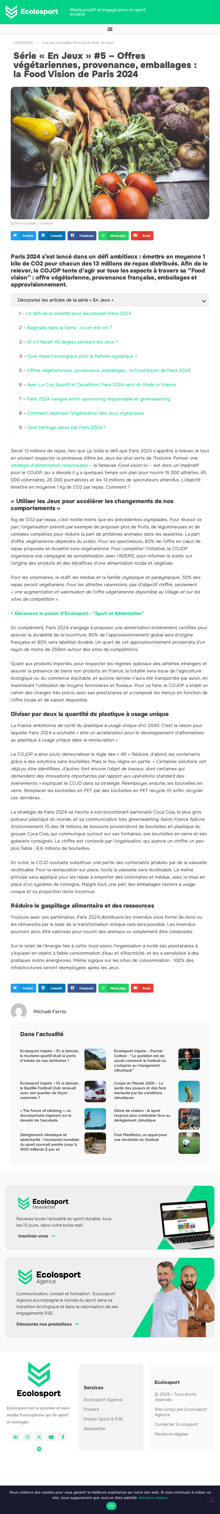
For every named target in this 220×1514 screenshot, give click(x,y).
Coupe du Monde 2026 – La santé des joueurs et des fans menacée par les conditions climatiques (140, 1090)
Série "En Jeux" (103, 43)
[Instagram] (27, 1436)
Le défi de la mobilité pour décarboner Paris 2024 (78, 313)
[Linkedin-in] (15, 1436)
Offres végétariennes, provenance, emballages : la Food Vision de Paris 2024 (108, 370)
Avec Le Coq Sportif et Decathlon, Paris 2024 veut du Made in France (101, 385)
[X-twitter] (39, 1436)
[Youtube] (51, 1436)
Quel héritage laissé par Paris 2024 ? (66, 427)
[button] (23, 235)
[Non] (211, 1499)
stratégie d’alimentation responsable (49, 465)
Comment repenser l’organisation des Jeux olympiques (85, 413)
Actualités (63, 43)
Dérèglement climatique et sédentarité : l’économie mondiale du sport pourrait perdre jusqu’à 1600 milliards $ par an (49, 1142)
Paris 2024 (81, 43)
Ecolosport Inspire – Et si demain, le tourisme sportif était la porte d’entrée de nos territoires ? (49, 1055)
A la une (48, 43)
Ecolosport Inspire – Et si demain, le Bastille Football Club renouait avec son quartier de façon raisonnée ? (49, 1090)
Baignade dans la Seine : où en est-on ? (69, 328)
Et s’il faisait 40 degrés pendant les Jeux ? (72, 342)
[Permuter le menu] (110, 29)
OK (111, 1506)
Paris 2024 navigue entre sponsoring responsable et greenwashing (98, 399)
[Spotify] (39, 1448)
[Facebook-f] (62, 1436)
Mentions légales (153, 1497)
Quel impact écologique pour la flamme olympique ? (82, 356)
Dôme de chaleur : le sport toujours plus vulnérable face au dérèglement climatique (142, 1115)
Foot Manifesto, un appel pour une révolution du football (140, 1137)
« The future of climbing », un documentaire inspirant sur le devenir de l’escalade (45, 1115)
